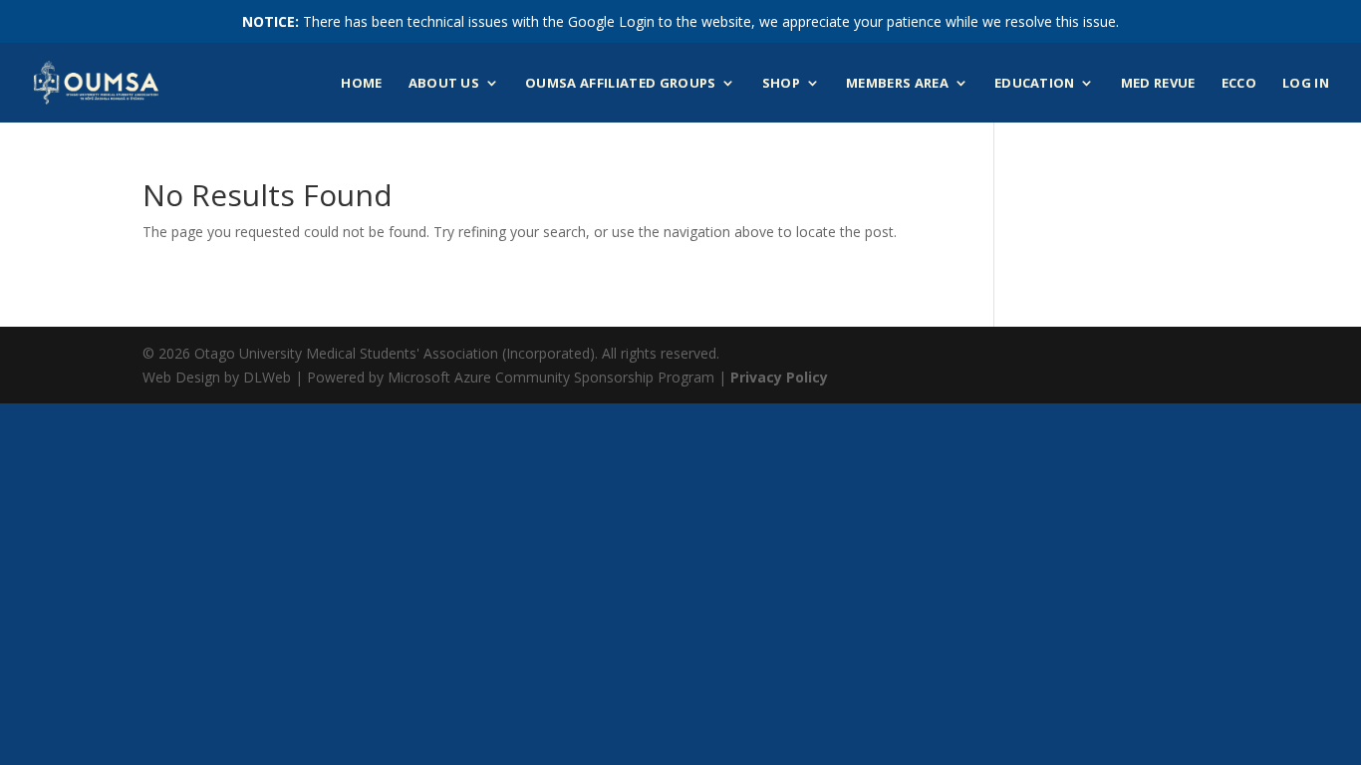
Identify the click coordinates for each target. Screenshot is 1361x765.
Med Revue (1158, 84)
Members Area (897, 84)
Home (361, 84)
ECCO (1239, 84)
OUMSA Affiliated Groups (620, 84)
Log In (1305, 84)
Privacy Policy (779, 377)
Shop (781, 84)
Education (1034, 84)
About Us (444, 84)
